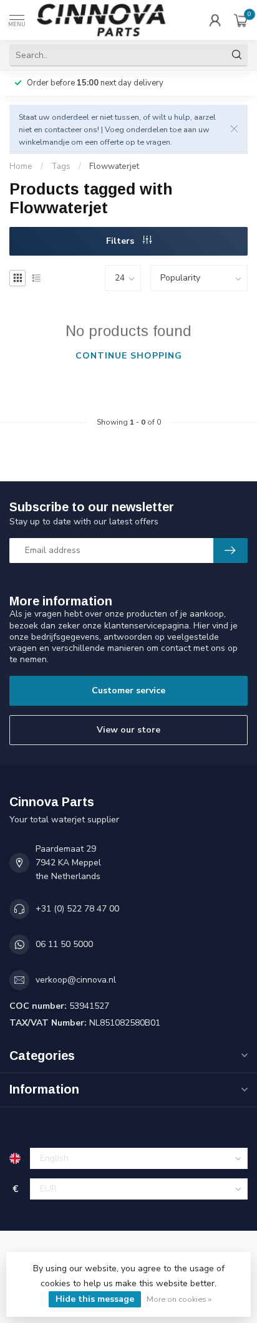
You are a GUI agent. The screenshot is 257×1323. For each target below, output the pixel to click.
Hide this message (95, 1299)
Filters (121, 241)
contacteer (63, 129)
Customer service (128, 690)
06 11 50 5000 (64, 944)
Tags (60, 166)
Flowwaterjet (114, 166)
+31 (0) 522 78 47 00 (77, 909)
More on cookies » (179, 1299)
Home (20, 166)
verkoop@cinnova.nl (76, 980)
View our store (128, 730)
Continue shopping (128, 356)
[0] (241, 19)
